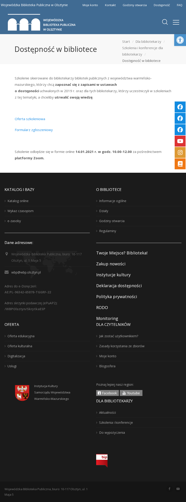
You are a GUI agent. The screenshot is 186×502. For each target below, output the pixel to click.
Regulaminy (107, 231)
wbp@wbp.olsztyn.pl (26, 272)
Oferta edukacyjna (20, 336)
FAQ (179, 5)
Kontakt (110, 5)
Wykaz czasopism (20, 211)
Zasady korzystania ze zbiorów (121, 346)
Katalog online (18, 201)
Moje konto (90, 5)
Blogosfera (107, 366)
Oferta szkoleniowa (30, 119)
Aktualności (107, 412)
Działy (103, 211)
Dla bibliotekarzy (148, 41)
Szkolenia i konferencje (116, 422)
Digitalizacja (16, 356)
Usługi (12, 366)
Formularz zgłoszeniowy (34, 129)
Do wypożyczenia (112, 432)
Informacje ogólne (112, 201)
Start (126, 41)
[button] (180, 40)
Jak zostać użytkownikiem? (118, 336)
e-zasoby (14, 221)
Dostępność (162, 5)
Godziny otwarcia (135, 5)
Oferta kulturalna (19, 346)
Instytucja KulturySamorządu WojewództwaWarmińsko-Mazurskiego (52, 392)
